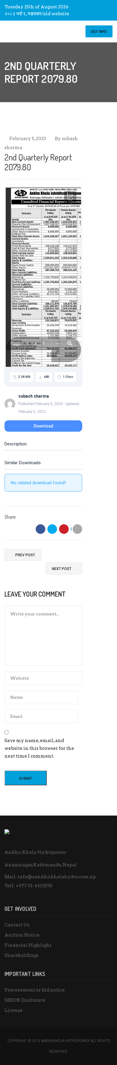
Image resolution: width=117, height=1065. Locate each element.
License (13, 1010)
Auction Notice (22, 935)
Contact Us (16, 925)
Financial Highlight (28, 945)
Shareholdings (21, 955)
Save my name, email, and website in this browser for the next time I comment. (39, 748)
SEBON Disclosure (24, 1000)
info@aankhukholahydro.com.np (57, 876)
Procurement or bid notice (34, 990)
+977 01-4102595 (34, 885)
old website (56, 13)
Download (43, 426)
